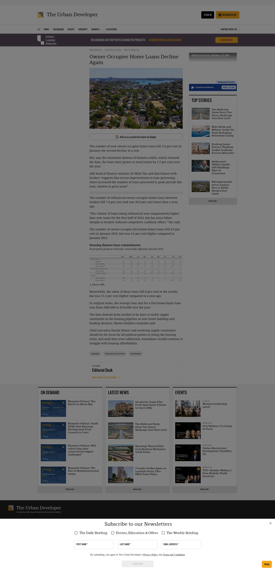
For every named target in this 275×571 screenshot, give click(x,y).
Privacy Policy (150, 554)
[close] (270, 523)
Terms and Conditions (174, 554)
